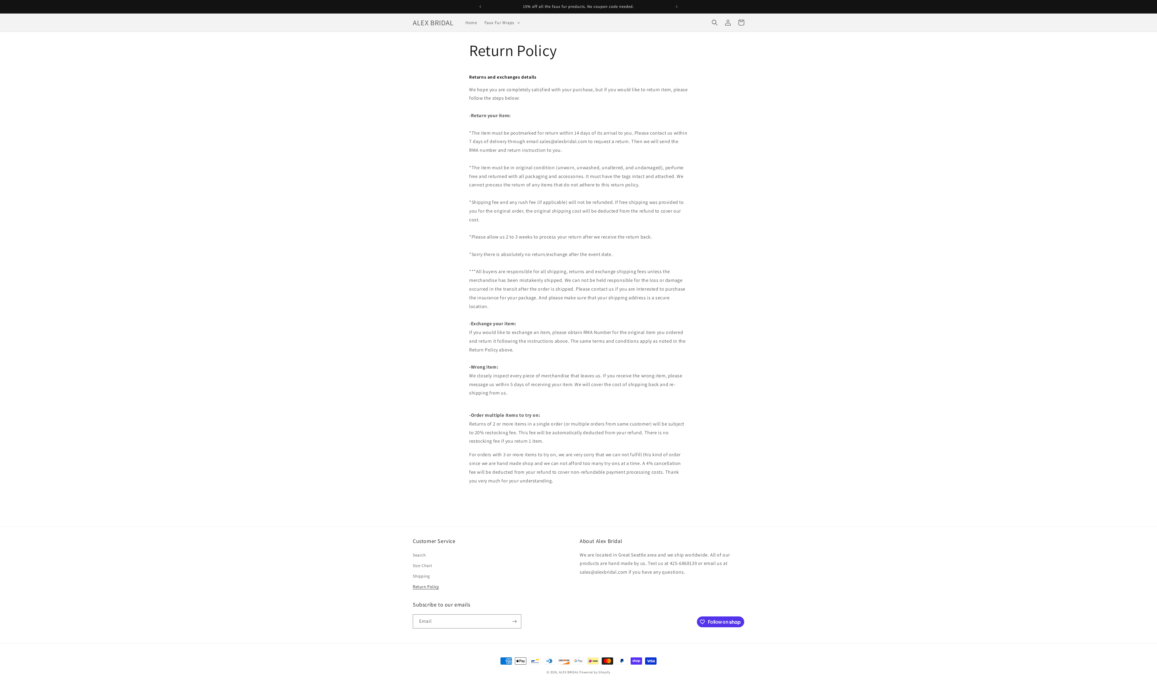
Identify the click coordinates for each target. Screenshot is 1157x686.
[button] (501, 22)
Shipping (421, 576)
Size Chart (422, 565)
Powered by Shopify (594, 672)
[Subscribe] (514, 621)
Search (419, 555)
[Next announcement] (676, 6)
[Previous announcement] (480, 6)
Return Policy (426, 586)
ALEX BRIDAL (569, 672)
